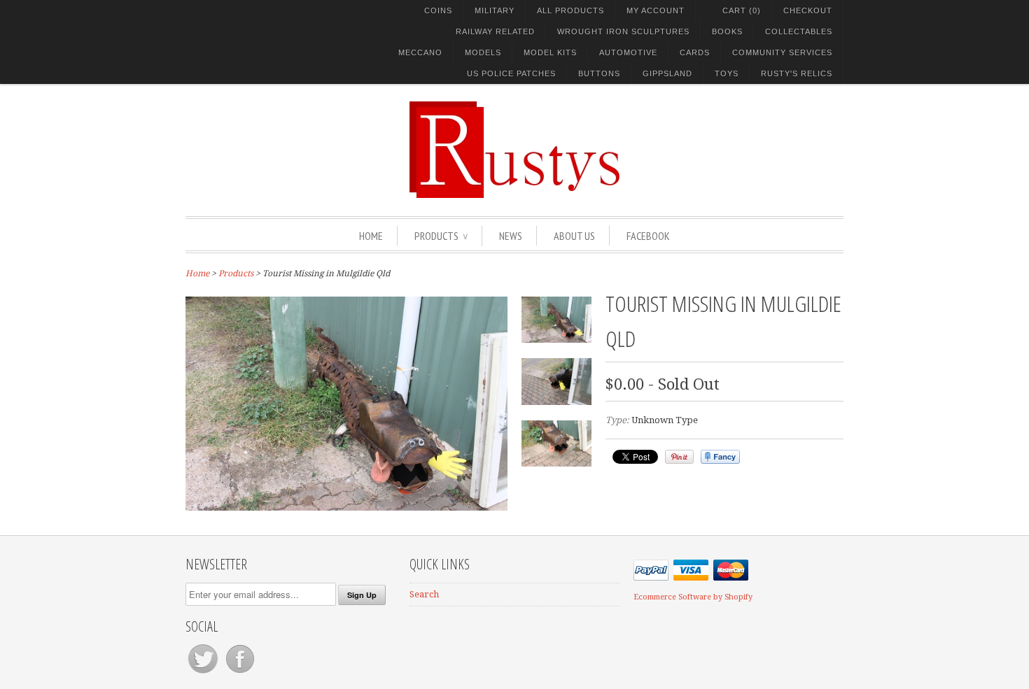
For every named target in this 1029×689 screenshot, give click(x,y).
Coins (438, 10)
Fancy (720, 457)
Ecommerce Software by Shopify (693, 597)
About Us (574, 236)
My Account (655, 10)
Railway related (495, 31)
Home (371, 236)
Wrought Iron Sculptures (623, 31)
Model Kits (550, 52)
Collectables (798, 31)
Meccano (420, 52)
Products (441, 236)
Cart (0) (741, 10)
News (510, 236)
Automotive (628, 52)
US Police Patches (511, 73)
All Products (570, 10)
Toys (726, 73)
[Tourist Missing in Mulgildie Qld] (346, 507)
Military (494, 10)
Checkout (807, 10)
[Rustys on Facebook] (240, 673)
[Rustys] (515, 151)
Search (424, 594)
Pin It (679, 457)
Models (483, 52)
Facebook (648, 236)
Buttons (599, 73)
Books (727, 31)
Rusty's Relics (796, 73)
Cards (695, 52)
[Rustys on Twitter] (204, 673)
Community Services (782, 52)
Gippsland (667, 73)
